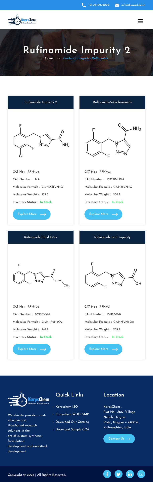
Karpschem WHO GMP (72, 414)
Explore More (28, 214)
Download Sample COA (72, 429)
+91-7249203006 (98, 5)
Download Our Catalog (72, 422)
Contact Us (117, 438)
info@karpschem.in (133, 5)
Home (49, 58)
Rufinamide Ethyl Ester (40, 237)
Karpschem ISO (67, 406)
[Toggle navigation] (139, 20)
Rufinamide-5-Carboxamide (112, 102)
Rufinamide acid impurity (112, 237)
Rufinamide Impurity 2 (41, 102)
